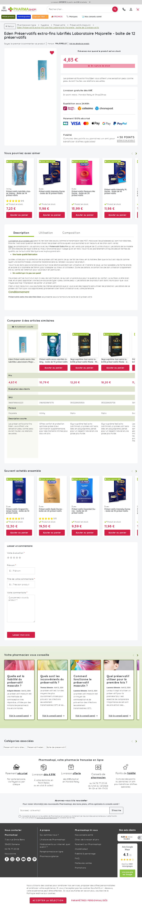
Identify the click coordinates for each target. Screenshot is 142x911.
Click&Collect (81, 849)
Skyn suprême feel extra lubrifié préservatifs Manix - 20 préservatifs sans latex (114, 360)
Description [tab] (21, 232)
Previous (132, 153)
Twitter (18, 859)
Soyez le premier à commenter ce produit (24, 44)
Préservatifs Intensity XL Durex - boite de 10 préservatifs (115, 191)
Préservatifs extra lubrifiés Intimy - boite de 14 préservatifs (53, 360)
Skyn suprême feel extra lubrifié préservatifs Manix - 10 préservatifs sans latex (83, 360)
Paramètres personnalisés (89, 900)
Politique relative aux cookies (41, 893)
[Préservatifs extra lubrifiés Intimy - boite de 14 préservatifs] (53, 344)
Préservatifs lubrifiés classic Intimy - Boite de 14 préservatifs (18, 193)
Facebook (7, 859)
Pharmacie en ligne (26, 25)
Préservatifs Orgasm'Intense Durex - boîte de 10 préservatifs (17, 511)
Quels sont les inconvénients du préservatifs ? (52, 679)
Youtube (23, 859)
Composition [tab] (71, 232)
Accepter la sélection (48, 900)
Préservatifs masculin (80, 25)
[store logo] (26, 9)
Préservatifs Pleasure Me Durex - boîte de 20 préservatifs (83, 193)
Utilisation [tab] (46, 232)
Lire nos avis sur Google (127, 873)
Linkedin (29, 859)
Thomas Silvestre (46, 687)
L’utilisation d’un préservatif (21, 241)
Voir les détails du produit (79, 43)
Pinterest (34, 859)
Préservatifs (59, 25)
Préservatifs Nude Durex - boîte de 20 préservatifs (51, 510)
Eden (10, 246)
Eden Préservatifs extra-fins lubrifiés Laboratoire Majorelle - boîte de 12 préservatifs (22, 360)
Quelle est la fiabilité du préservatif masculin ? (15, 680)
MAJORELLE (61, 43)
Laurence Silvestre (80, 691)
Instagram (12, 859)
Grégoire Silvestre (13, 691)
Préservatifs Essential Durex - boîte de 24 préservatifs (84, 511)
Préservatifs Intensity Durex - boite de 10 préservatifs (52, 192)
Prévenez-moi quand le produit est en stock (99, 51)
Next (136, 153)
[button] (52, 53)
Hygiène (45, 25)
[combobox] (82, 9)
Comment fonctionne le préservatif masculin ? (82, 680)
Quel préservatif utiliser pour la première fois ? (118, 679)
